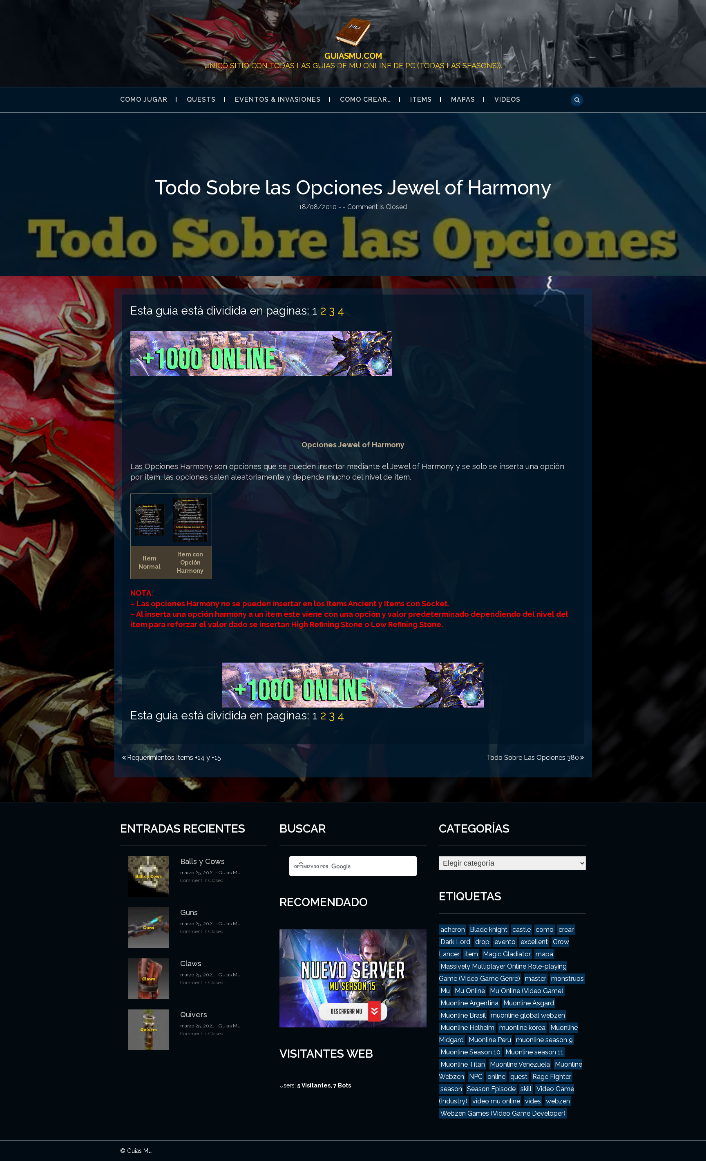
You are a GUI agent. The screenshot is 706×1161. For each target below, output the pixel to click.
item (471, 954)
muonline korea (522, 1028)
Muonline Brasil (463, 1015)
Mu (445, 991)
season (451, 1089)
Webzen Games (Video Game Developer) (502, 1113)
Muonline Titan (462, 1064)
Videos (507, 99)
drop (482, 942)
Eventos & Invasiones (278, 99)
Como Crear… (365, 99)
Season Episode (491, 1089)
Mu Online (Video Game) (526, 991)
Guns (189, 912)
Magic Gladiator (507, 954)
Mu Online (470, 991)
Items (421, 99)
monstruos (567, 978)
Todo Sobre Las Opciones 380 (533, 757)
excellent (534, 942)
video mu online (496, 1101)
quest (518, 1077)
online (496, 1077)
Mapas (463, 99)
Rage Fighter (551, 1077)
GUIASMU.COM (353, 56)
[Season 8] (261, 353)
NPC (476, 1077)
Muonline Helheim (467, 1028)
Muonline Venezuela (520, 1064)
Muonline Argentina (469, 1003)
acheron (452, 929)
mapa (544, 954)
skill (526, 1089)
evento (505, 942)
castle (521, 929)
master (535, 978)
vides (533, 1101)
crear (566, 929)
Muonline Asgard (528, 1003)
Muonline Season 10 (470, 1052)
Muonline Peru (490, 1040)
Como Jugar (144, 99)
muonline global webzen (528, 1015)
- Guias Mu (227, 872)
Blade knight (488, 929)
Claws (190, 963)
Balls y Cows (202, 861)
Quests (201, 99)
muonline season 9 (544, 1040)
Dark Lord (455, 942)
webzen (558, 1101)
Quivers (193, 1014)
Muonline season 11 (534, 1052)
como (545, 929)
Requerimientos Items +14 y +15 (174, 757)
